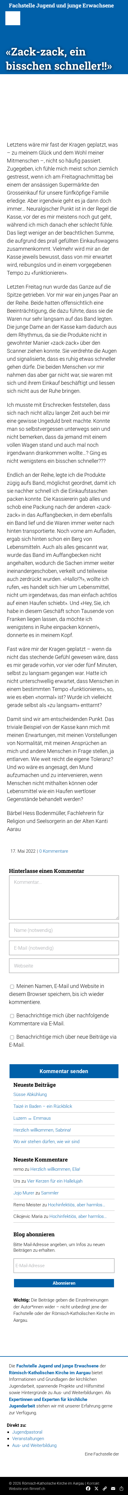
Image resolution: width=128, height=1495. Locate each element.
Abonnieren (64, 1283)
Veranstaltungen (28, 1438)
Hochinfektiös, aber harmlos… (76, 1205)
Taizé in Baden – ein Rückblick (42, 1106)
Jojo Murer (23, 1193)
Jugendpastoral (27, 1432)
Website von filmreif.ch (27, 1489)
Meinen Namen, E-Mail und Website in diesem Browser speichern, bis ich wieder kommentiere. (56, 994)
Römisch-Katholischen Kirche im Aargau (49, 1372)
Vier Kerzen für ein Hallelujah (54, 1181)
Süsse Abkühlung (30, 1094)
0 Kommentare (53, 851)
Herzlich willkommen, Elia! (55, 1169)
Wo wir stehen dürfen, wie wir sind (46, 1141)
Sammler (50, 1193)
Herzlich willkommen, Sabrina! (42, 1130)
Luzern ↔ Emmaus (32, 1118)
